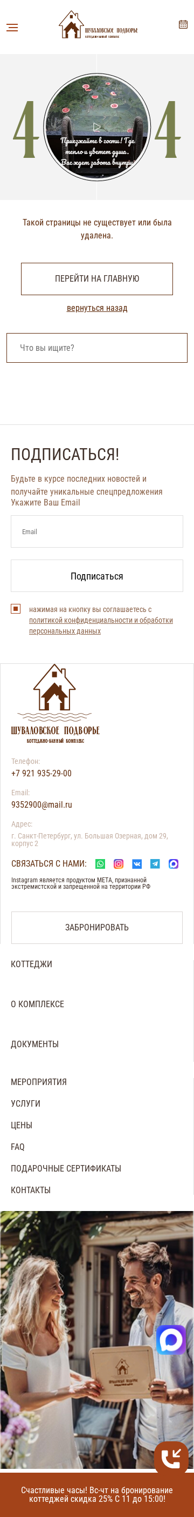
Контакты (31, 1190)
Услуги (25, 1104)
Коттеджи (31, 964)
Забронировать (183, 24)
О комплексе (37, 1004)
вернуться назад (97, 308)
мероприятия (39, 1082)
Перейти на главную (97, 279)
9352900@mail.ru (41, 805)
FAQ (18, 1147)
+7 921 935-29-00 (41, 773)
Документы (35, 1044)
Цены (21, 1125)
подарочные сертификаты (66, 1169)
